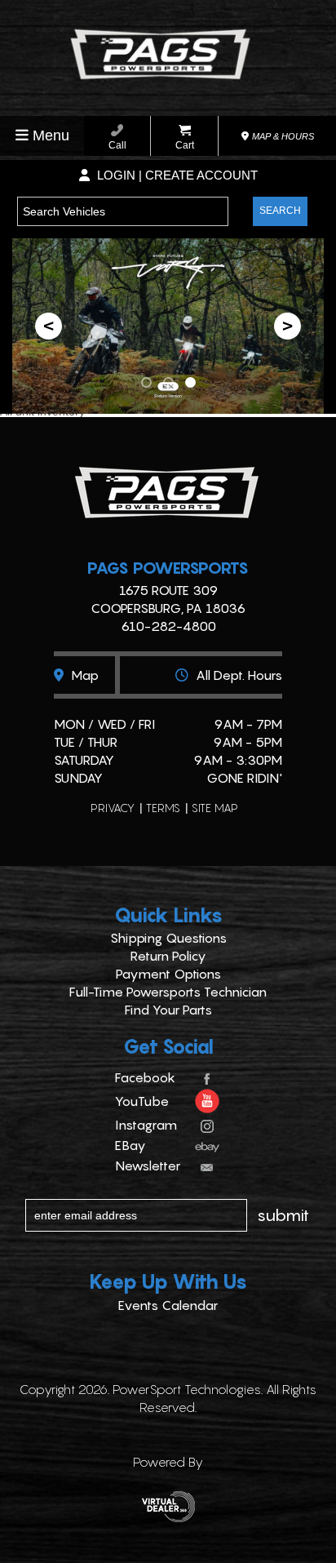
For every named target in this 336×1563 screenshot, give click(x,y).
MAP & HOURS (282, 136)
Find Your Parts (168, 1009)
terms (163, 808)
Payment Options (168, 974)
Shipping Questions (168, 938)
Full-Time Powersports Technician (168, 992)
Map (83, 675)
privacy (113, 808)
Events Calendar (168, 1305)
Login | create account (176, 175)
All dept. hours (237, 675)
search (280, 210)
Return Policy (168, 956)
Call (117, 145)
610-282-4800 (168, 626)
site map (215, 808)
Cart (184, 145)
